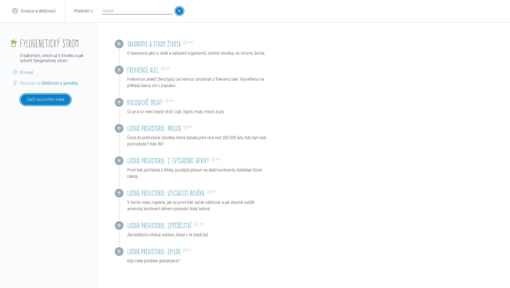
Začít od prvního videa (45, 99)
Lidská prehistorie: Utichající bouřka (165, 193)
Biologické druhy (145, 102)
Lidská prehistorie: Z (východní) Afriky (168, 160)
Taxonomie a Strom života (154, 44)
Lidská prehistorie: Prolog (154, 128)
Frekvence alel (143, 70)
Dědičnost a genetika (60, 83)
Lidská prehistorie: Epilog (153, 251)
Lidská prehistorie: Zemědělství (159, 225)
